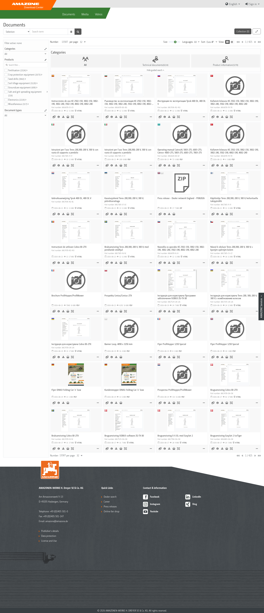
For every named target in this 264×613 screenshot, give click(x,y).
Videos (98, 14)
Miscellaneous (17, 103)
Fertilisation (17, 70)
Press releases (110, 506)
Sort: (203, 41)
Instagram (155, 504)
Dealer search (110, 496)
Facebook (154, 496)
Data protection (48, 535)
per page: (74, 41)
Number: (54, 41)
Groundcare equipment (22, 87)
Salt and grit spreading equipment (25, 93)
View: (221, 41)
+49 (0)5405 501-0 (59, 511)
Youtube (154, 511)
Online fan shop (111, 511)
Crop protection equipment (24, 74)
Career (107, 501)
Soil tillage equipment (22, 83)
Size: (165, 41)
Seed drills (16, 78)
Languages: (187, 41)
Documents (68, 14)
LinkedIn (196, 496)
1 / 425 (248, 41)
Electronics (16, 99)
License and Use (49, 540)
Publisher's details (50, 530)
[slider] (175, 42)
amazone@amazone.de (56, 521)
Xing (194, 504)
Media (85, 14)
